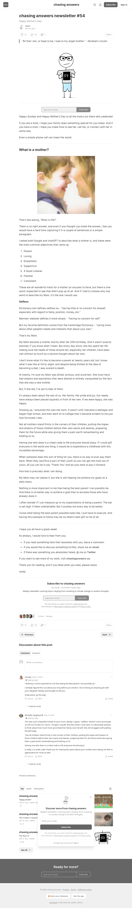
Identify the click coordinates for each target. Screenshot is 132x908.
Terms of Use (78, 833)
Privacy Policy (85, 835)
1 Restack (48, 616)
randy (27, 26)
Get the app (78, 896)
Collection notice (84, 889)
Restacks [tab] (36, 653)
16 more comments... (28, 776)
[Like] (20, 806)
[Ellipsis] (112, 677)
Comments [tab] (25, 653)
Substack (53, 902)
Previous (29, 634)
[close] (91, 797)
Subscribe (111, 4)
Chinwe (28, 677)
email (95, 547)
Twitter (91, 552)
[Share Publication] (100, 4)
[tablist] (30, 653)
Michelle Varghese (33, 715)
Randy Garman (36, 803)
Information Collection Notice (65, 835)
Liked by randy (33, 680)
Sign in (124, 4)
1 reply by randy (34, 706)
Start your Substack (59, 896)
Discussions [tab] (39, 789)
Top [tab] (22, 789)
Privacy (66, 889)
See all (24, 850)
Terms (73, 889)
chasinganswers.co (78, 558)
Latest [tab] (28, 789)
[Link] (15, 150)
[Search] (94, 4)
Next (104, 634)
